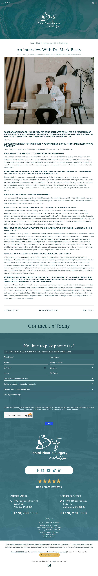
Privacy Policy (72, 552)
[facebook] (38, 470)
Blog (38, 43)
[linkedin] (59, 470)
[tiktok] (54, 470)
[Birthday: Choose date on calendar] (45, 368)
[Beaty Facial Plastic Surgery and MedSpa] (49, 447)
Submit (49, 423)
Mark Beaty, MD (64, 54)
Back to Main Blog (50, 310)
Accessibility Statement (49, 555)
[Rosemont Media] (49, 566)
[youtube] (49, 470)
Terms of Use (82, 552)
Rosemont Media (61, 561)
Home (32, 43)
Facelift (54, 54)
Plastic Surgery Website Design (42, 561)
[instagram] (42, 470)
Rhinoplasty (76, 54)
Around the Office (43, 54)
